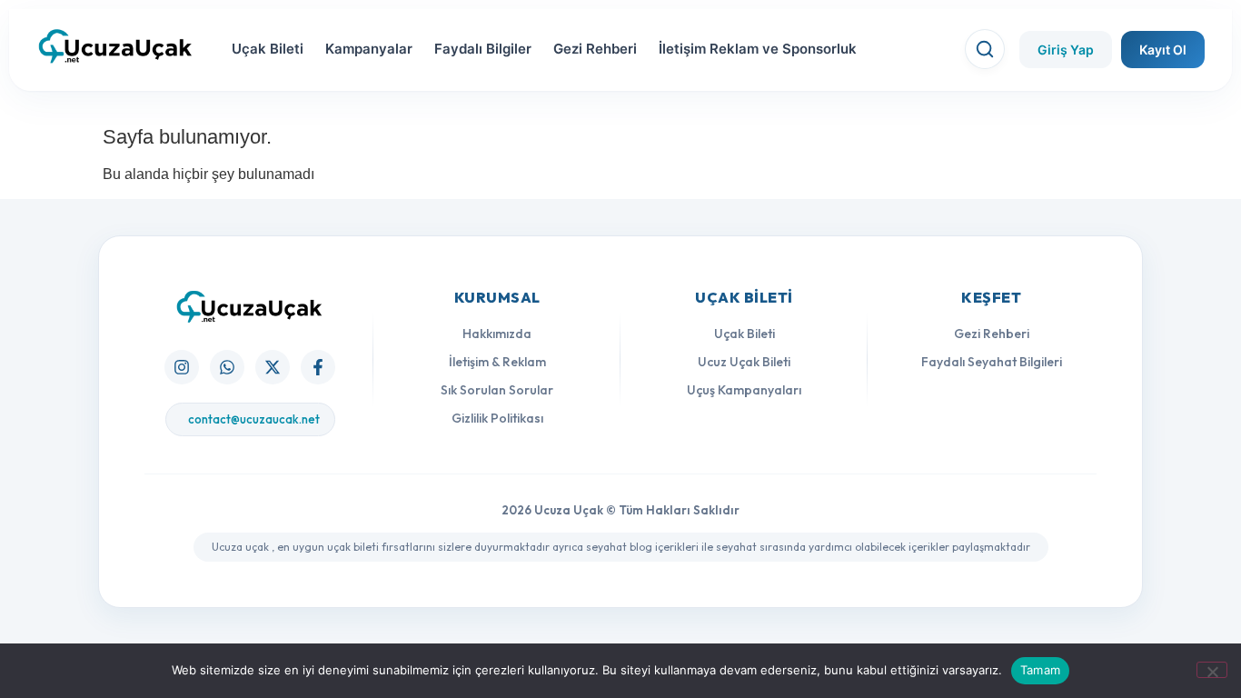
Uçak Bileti (267, 48)
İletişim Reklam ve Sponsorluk (758, 48)
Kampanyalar (368, 48)
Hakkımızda (496, 333)
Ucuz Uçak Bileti (744, 362)
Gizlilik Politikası (497, 418)
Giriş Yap (1065, 49)
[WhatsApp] (227, 367)
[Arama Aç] (985, 49)
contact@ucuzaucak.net (254, 419)
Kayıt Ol (1162, 49)
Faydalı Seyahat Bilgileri (991, 362)
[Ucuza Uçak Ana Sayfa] (249, 307)
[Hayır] (1211, 670)
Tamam (1040, 670)
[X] (272, 367)
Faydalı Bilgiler (482, 48)
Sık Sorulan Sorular (497, 390)
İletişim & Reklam (497, 362)
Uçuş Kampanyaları (744, 390)
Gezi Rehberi (595, 48)
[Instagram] (181, 367)
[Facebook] (318, 367)
